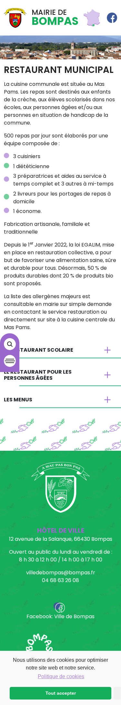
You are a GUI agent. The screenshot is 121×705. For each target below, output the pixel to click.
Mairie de (55, 18)
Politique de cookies (61, 676)
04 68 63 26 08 (60, 580)
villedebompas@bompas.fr (60, 572)
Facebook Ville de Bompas (112, 18)
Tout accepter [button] (60, 693)
